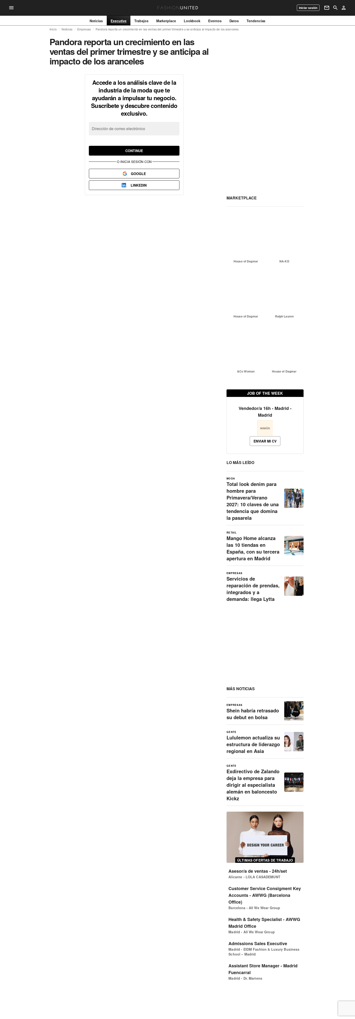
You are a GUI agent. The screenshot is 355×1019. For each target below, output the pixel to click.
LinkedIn (139, 185)
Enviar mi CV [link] (265, 441)
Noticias (67, 29)
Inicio (53, 29)
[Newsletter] (326, 8)
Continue (134, 150)
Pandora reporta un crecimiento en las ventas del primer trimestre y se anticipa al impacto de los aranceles (167, 29)
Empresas (84, 29)
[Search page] (335, 8)
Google (138, 173)
